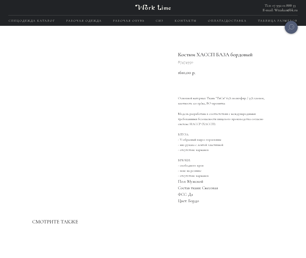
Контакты (186, 21)
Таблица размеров (277, 21)
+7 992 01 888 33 (284, 5)
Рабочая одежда (84, 21)
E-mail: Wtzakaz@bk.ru (280, 10)
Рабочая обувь (128, 21)
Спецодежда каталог (32, 21)
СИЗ (159, 21)
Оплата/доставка (227, 21)
